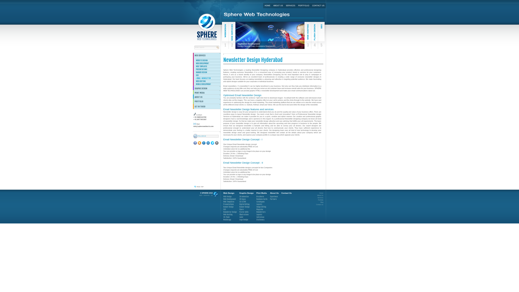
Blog (321, 202)
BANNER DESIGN (201, 72)
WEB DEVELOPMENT (202, 63)
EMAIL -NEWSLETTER (204, 78)
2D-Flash (226, 217)
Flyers (241, 209)
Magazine (259, 209)
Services (290, 5)
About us (198, 97)
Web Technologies (207, 35)
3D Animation (244, 196)
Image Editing (261, 207)
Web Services (200, 55)
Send (217, 47)
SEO (197, 75)
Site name (273, 15)
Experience (274, 196)
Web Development (229, 199)
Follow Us (202, 136)
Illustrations (244, 214)
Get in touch (200, 106)
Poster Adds (243, 212)
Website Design (202, 60)
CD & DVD (242, 202)
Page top (200, 187)
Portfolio (303, 5)
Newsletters (260, 212)
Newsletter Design (230, 212)
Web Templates (228, 202)
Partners (273, 199)
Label (241, 217)
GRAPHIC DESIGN (201, 88)
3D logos (242, 199)
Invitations (260, 217)
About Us (278, 5)
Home (267, 5)
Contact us (318, 5)
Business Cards (261, 199)
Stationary (260, 220)
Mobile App (227, 220)
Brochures (260, 196)
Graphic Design (246, 193)
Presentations (228, 204)
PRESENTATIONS (201, 69)
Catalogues (260, 202)
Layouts (259, 204)
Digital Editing (244, 204)
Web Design (228, 193)
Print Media (199, 93)
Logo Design (243, 220)
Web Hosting (201, 81)
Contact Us (286, 193)
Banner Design (228, 207)
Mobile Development (203, 84)
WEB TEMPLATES (201, 66)
